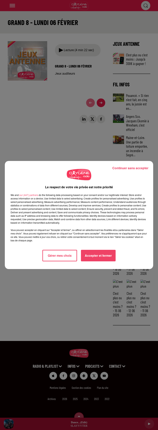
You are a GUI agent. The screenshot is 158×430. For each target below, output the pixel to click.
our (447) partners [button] (28, 195)
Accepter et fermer (98, 255)
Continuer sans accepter (130, 168)
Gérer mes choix (60, 255)
